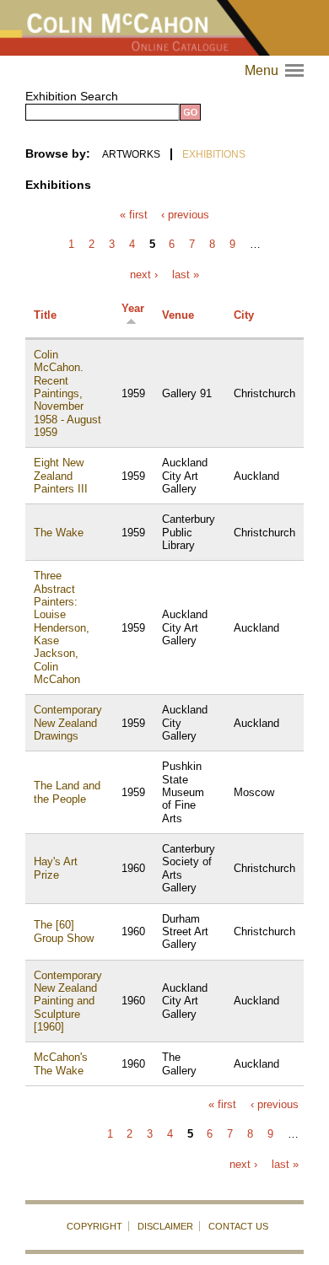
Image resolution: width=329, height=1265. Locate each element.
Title (45, 315)
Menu (276, 70)
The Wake (59, 532)
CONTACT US (238, 1226)
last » (185, 274)
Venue (178, 315)
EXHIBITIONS (213, 154)
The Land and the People (67, 792)
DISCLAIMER (165, 1226)
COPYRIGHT (94, 1226)
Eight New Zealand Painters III (61, 475)
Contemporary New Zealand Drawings (68, 722)
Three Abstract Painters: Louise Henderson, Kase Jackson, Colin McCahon (61, 627)
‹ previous (185, 215)
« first (134, 215)
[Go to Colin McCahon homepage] (164, 28)
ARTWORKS (131, 154)
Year (132, 308)
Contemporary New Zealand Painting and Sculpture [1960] (68, 1001)
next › (144, 274)
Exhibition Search (71, 96)
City (244, 315)
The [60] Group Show (64, 931)
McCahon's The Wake (61, 1063)
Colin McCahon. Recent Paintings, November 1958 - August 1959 (67, 393)
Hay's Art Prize (56, 867)
